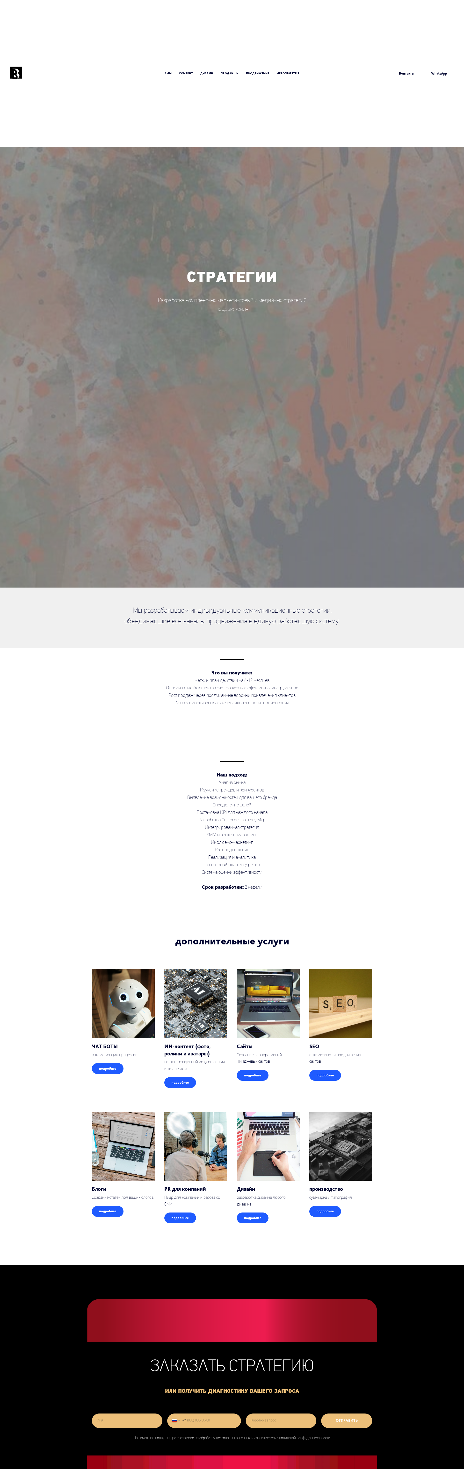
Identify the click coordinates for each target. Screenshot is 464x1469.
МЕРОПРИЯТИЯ (287, 73)
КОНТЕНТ (186, 73)
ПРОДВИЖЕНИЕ (257, 73)
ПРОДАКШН (230, 73)
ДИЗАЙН (206, 73)
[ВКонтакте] (379, 73)
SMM (168, 73)
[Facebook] (372, 73)
